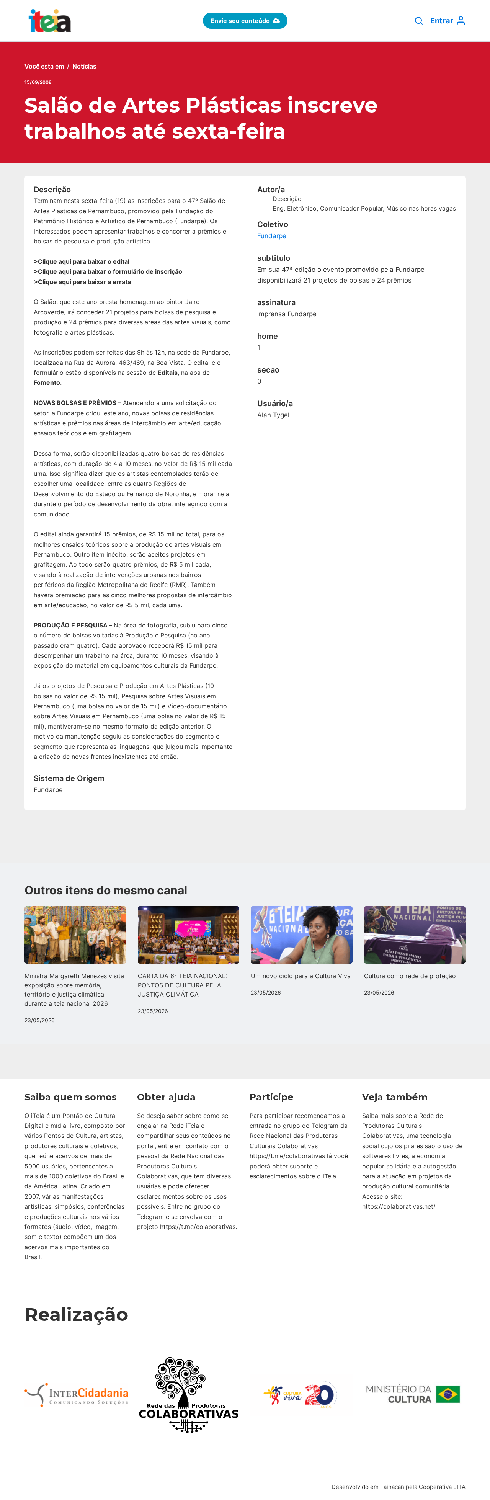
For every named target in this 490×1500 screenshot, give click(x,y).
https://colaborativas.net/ (399, 1206)
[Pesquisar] (419, 21)
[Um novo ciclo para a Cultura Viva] (302, 934)
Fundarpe (271, 236)
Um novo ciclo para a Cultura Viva (301, 976)
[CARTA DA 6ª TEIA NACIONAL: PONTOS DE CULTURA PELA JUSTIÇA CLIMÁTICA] (189, 934)
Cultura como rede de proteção (410, 976)
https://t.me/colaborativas (197, 1226)
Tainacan (392, 1486)
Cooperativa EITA (442, 1486)
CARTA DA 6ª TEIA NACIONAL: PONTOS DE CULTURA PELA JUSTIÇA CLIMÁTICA (182, 985)
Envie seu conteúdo (240, 21)
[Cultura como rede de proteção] (415, 934)
